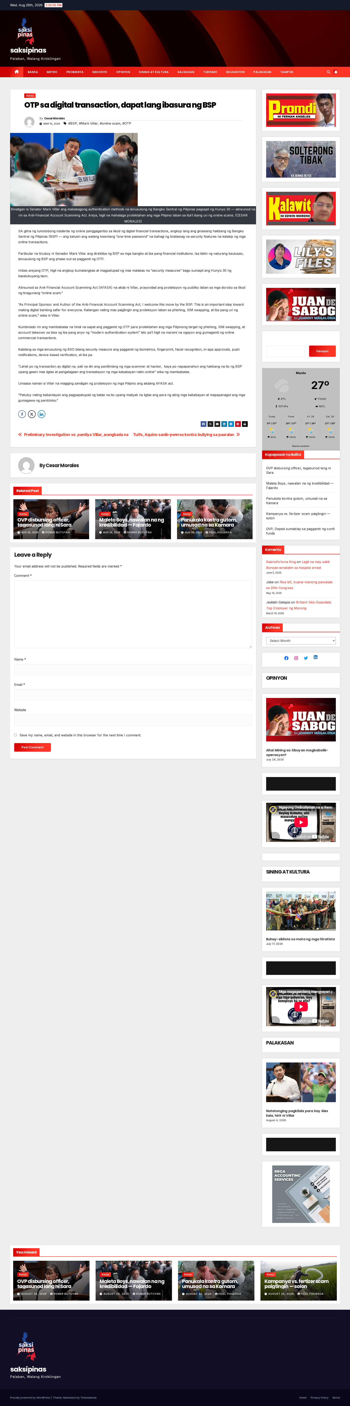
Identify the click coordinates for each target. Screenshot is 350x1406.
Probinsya (75, 72)
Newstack (69, 1397)
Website (20, 710)
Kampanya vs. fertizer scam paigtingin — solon (297, 1284)
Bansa (33, 72)
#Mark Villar (88, 123)
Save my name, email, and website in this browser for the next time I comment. (80, 735)
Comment (23, 576)
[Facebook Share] (22, 414)
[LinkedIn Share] (41, 414)
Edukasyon (235, 72)
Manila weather (300, 446)
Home (303, 1397)
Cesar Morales (54, 118)
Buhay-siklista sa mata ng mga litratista (300, 939)
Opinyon (123, 72)
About (336, 1397)
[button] (328, 72)
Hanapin (322, 351)
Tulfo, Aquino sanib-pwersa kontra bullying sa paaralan (183, 434)
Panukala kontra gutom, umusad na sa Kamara (209, 522)
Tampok (286, 72)
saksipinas (28, 50)
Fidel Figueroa (220, 532)
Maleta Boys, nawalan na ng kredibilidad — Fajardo (131, 522)
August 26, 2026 (34, 1293)
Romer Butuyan (57, 532)
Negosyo (99, 72)
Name (20, 659)
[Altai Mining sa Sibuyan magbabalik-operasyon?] (301, 721)
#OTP (126, 123)
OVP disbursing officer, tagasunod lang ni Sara (44, 522)
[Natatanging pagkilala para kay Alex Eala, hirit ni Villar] (301, 1083)
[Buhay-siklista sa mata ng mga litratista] (301, 913)
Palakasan (262, 72)
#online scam (110, 123)
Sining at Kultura (154, 72)
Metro (52, 72)
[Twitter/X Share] (32, 414)
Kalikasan (186, 72)
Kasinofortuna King (281, 562)
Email (19, 685)
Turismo (210, 72)
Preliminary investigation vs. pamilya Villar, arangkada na (76, 434)
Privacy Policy (319, 1397)
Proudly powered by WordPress (30, 1397)
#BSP (72, 123)
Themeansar (88, 1397)
